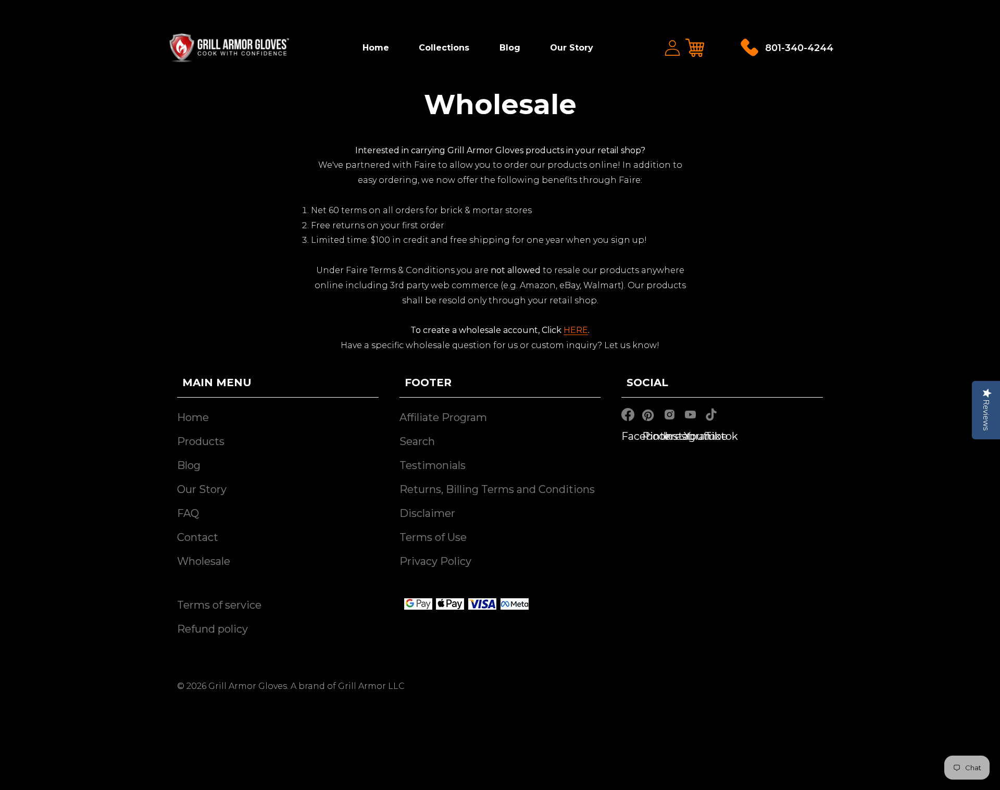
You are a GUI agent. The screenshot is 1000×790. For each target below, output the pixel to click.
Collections (444, 48)
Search (417, 441)
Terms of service (219, 605)
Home (375, 48)
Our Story (571, 48)
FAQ (188, 513)
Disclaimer (427, 513)
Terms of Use (433, 537)
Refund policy (212, 629)
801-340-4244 (799, 48)
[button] (695, 47)
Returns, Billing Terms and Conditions (497, 489)
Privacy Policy (435, 561)
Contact (197, 537)
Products (200, 441)
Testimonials (432, 465)
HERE (576, 330)
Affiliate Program (443, 417)
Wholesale (203, 561)
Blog (509, 48)
